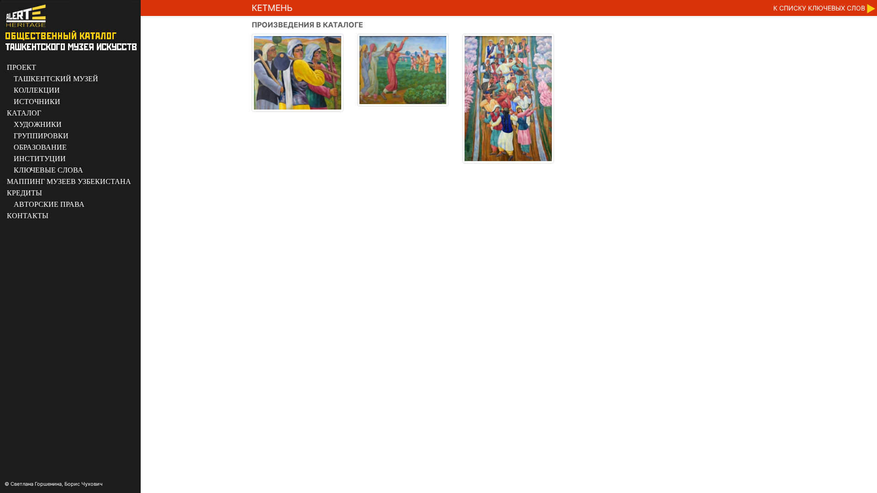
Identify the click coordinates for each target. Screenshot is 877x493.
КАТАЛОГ (24, 113)
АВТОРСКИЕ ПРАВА (49, 204)
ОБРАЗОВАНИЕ (40, 147)
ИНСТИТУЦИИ (40, 159)
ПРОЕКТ (21, 67)
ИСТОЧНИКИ (37, 101)
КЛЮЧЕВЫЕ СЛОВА (48, 170)
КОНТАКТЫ (27, 216)
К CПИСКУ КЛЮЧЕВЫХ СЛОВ (819, 8)
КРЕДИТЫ (24, 193)
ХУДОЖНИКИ (38, 124)
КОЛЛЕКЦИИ (37, 90)
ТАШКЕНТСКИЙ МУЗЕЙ (56, 79)
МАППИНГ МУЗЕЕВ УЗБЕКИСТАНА (69, 181)
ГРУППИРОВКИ (41, 136)
